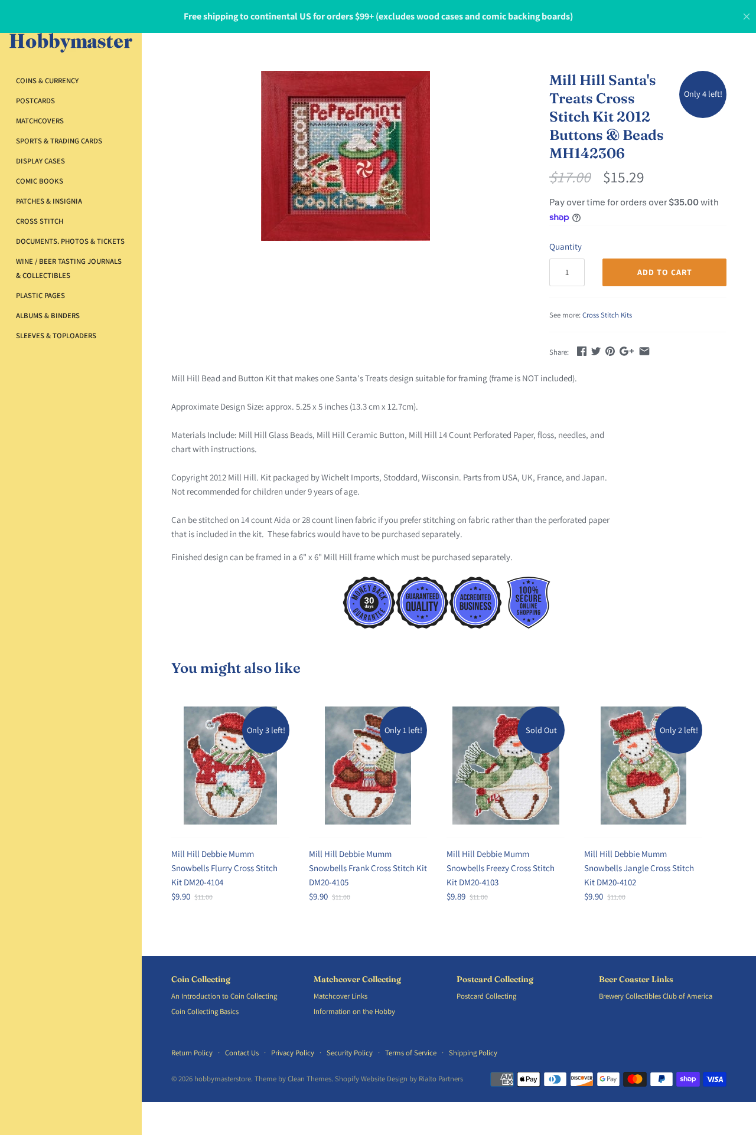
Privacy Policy (292, 1053)
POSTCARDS (35, 101)
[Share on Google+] (627, 350)
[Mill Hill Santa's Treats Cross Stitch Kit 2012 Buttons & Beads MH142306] (345, 156)
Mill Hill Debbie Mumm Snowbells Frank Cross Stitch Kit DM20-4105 (368, 868)
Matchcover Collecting (357, 979)
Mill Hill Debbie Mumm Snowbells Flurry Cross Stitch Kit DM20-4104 (224, 868)
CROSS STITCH (39, 221)
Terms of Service (410, 1053)
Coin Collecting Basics (205, 1011)
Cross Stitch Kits (607, 315)
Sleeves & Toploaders (56, 336)
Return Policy (192, 1053)
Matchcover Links (340, 996)
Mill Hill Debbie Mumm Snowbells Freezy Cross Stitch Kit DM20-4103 (501, 868)
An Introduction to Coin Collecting (224, 996)
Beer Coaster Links (636, 979)
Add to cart (664, 272)
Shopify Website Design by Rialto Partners (399, 1079)
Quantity (565, 246)
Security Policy (350, 1053)
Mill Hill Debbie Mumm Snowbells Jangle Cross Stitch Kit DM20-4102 (639, 868)
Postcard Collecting (495, 979)
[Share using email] (644, 350)
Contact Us (242, 1053)
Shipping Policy (473, 1053)
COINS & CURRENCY (47, 81)
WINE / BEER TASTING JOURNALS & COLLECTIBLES (69, 268)
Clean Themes (309, 1079)
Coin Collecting (200, 979)
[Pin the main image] (610, 350)
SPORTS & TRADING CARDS (59, 141)
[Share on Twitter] (596, 350)
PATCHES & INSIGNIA (49, 201)
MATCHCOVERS (40, 121)
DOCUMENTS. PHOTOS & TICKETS (70, 241)
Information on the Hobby (354, 1011)
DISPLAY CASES (40, 161)
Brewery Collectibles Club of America (655, 996)
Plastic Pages (40, 295)
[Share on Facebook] (581, 350)
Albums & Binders (48, 315)
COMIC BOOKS (39, 181)
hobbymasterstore (222, 1079)
